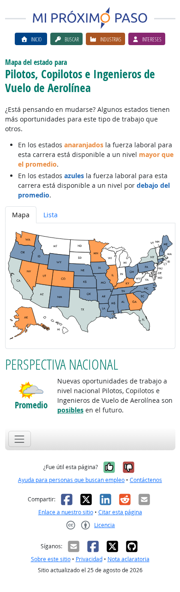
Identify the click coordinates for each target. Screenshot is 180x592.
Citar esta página (120, 512)
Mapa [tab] (21, 214)
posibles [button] (70, 410)
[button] (31, 390)
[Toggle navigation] (19, 439)
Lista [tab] (50, 214)
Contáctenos (146, 480)
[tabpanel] (90, 286)
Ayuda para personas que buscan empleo (71, 480)
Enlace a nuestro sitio (65, 512)
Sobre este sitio (51, 559)
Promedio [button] (31, 405)
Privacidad (89, 559)
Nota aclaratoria (129, 559)
